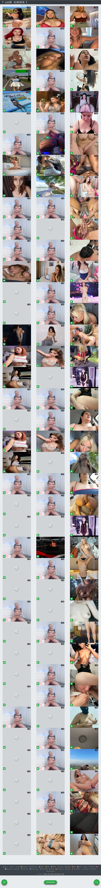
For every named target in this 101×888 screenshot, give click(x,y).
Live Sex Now (50, 882)
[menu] (4, 882)
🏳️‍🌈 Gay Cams (16, 869)
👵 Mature (41, 866)
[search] (96, 882)
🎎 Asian (5, 866)
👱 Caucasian (24, 866)
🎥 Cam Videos (85, 869)
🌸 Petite (79, 866)
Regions (45, 874)
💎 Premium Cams (34, 869)
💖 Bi (97, 866)
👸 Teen (48, 866)
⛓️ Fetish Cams (44, 869)
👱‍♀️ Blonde (53, 866)
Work (49, 874)
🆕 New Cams (8, 869)
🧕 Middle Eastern (33, 866)
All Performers (58, 874)
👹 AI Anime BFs (76, 869)
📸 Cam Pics (93, 869)
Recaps (52, 874)
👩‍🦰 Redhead (68, 866)
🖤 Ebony (11, 866)
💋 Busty (85, 866)
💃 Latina (17, 866)
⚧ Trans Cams (24, 869)
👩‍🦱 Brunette (60, 866)
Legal (63, 874)
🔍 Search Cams (51, 871)
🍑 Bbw (74, 866)
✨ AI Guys (67, 869)
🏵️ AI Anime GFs (59, 869)
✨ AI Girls (51, 869)
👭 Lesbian (91, 866)
